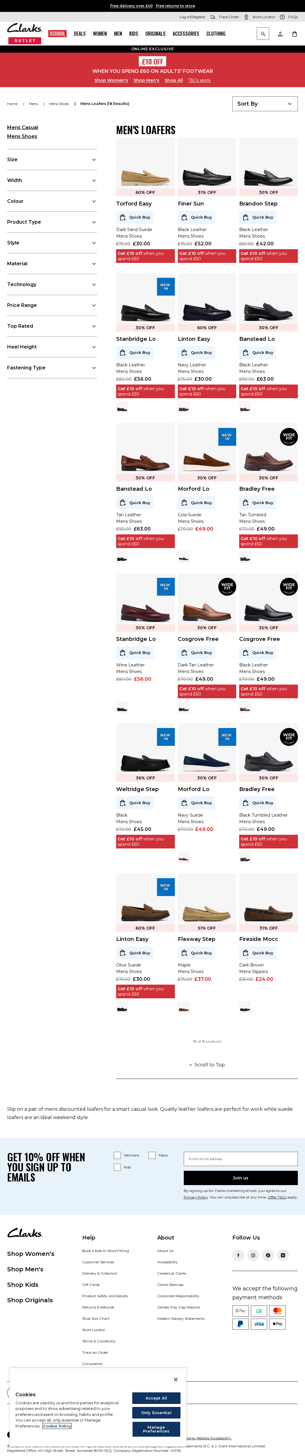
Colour (15, 201)
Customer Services (98, 1262)
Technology (21, 284)
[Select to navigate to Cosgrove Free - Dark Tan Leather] (245, 707)
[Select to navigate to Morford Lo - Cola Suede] (184, 857)
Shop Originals (30, 1300)
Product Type (24, 222)
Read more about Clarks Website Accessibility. (192, 1438)
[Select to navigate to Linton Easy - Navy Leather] (122, 1007)
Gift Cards (90, 1284)
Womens (131, 1155)
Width (14, 180)
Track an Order (95, 1352)
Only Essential (156, 1412)
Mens (163, 1155)
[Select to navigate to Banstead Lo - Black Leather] (122, 557)
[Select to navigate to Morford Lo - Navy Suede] (184, 557)
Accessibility (167, 1262)
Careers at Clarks (171, 1273)
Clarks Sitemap (170, 1284)
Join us (240, 1178)
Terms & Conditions (98, 1341)
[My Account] (280, 33)
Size (12, 159)
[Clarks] (25, 33)
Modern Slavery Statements (181, 1318)
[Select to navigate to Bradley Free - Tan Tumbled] (245, 857)
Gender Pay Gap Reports (178, 1307)
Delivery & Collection (99, 1273)
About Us (165, 1250)
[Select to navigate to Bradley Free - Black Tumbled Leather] (245, 557)
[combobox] (265, 103)
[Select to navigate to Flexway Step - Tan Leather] (184, 1007)
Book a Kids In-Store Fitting (105, 1250)
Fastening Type (26, 368)
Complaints (92, 1363)
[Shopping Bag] (294, 33)
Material (17, 263)
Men (118, 33)
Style (13, 243)
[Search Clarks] (263, 34)
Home (12, 103)
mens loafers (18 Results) (104, 103)
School (57, 33)
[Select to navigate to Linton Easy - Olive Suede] (184, 407)
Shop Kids (22, 1284)
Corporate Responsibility (178, 1296)
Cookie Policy (57, 1426)
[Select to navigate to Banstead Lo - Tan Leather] (245, 407)
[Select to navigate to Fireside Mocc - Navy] (245, 1007)
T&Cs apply (199, 80)
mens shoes (59, 103)
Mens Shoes (22, 136)
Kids (133, 33)
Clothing (215, 33)
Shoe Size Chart (95, 1318)
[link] (166, 287)
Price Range (22, 305)
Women (100, 33)
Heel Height (22, 347)
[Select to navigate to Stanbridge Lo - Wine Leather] (122, 407)
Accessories (186, 33)
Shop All (174, 80)
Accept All (156, 1398)
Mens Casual (22, 127)
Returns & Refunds (98, 1307)
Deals (80, 33)
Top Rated (20, 326)
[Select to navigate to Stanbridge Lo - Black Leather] (122, 707)
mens (34, 103)
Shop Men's (146, 80)
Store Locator (93, 1330)
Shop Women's (111, 80)
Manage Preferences (156, 1429)
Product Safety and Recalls (105, 1296)
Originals (155, 33)
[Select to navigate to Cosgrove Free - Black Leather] (184, 707)
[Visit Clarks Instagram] (253, 1255)
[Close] (175, 1379)
